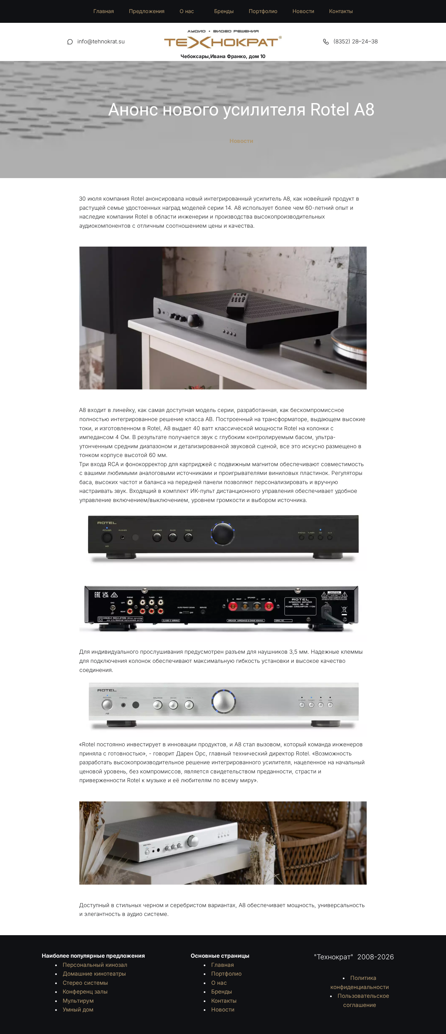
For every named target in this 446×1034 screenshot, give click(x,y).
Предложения (147, 11)
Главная (103, 11)
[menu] (223, 11)
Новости (303, 11)
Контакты (341, 11)
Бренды (224, 11)
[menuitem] (103, 11)
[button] (189, 11)
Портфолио (263, 11)
